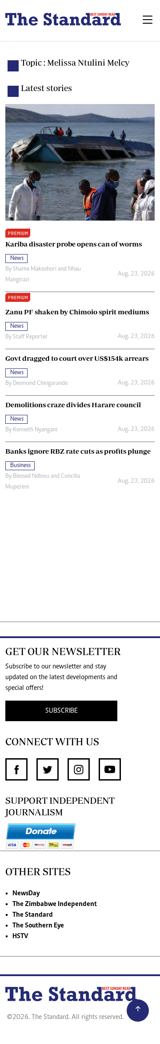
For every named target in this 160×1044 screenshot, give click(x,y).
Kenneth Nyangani (35, 430)
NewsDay (26, 893)
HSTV (20, 936)
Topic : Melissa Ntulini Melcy (75, 62)
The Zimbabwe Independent (54, 904)
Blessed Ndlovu (31, 476)
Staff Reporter (30, 337)
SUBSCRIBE (61, 710)
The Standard (32, 915)
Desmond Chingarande (40, 383)
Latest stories (46, 88)
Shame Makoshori (34, 269)
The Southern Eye (38, 925)
